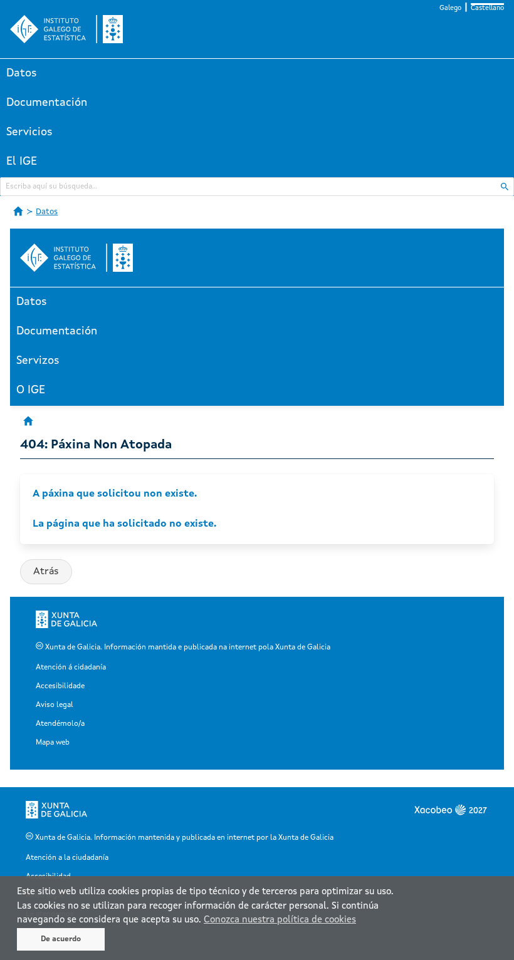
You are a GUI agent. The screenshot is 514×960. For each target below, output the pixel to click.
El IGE (21, 161)
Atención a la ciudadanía (67, 858)
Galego (450, 8)
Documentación (46, 102)
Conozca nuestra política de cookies (280, 920)
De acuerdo (61, 939)
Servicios (29, 132)
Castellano (487, 8)
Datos (21, 73)
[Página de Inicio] (18, 211)
